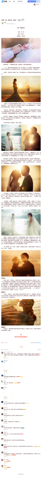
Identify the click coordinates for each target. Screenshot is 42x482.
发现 (14, 1)
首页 (10, 1)
